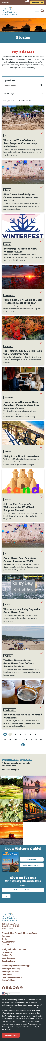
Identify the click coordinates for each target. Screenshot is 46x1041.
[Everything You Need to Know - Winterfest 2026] (23, 226)
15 (41, 739)
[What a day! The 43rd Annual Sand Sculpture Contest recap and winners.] (23, 117)
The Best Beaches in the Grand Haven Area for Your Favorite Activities (18, 663)
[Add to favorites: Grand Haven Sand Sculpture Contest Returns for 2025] (41, 550)
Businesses (9, 397)
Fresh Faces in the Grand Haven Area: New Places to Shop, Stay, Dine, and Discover (21, 405)
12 (25, 739)
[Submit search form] (41, 85)
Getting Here (7, 952)
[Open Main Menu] (37, 11)
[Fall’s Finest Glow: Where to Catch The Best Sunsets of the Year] (23, 277)
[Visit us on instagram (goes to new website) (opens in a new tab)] (7, 988)
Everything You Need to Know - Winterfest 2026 (21, 249)
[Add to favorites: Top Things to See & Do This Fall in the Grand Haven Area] (41, 343)
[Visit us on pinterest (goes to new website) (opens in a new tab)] (17, 988)
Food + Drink (9, 710)
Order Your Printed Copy (31, 865)
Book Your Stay (37, 2)
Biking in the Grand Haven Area (21, 456)
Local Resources (8, 958)
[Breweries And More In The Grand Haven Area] (23, 692)
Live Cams (5, 2)
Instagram (15, 769)
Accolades (6, 936)
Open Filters (9, 80)
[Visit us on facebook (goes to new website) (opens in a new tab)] (3, 988)
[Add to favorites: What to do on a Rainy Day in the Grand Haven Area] (41, 601)
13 (30, 739)
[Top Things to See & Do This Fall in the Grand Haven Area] (23, 328)
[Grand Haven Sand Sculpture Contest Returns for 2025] (23, 535)
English (7, 993)
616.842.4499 (7, 928)
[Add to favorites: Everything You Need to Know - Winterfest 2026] (41, 241)
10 (15, 739)
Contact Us (6, 944)
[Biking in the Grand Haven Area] (23, 433)
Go (6, 896)
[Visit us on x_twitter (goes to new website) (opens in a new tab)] (21, 988)
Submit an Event (8, 960)
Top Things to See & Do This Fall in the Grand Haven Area (22, 352)
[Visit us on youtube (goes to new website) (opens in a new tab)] (14, 988)
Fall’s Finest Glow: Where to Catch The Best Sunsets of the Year (22, 300)
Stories (4, 938)
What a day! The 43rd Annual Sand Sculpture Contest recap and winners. (20, 143)
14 (36, 739)
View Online (35, 859)
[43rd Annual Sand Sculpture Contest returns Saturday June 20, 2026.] (23, 172)
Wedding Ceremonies (10, 971)
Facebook (6, 769)
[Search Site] (42, 11)
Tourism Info (7, 955)
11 (20, 739)
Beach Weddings (8, 980)
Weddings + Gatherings (11, 968)
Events (7, 136)
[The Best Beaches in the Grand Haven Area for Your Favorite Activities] (23, 638)
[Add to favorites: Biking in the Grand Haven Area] (41, 448)
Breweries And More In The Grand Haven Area (22, 715)
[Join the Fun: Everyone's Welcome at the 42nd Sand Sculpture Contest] (23, 481)
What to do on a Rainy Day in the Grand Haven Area (21, 610)
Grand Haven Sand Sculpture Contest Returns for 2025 (19, 559)
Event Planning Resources (12, 977)
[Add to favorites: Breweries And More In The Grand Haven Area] (41, 707)
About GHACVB (8, 941)
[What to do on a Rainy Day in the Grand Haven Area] (23, 586)
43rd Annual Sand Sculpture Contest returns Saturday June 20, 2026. (20, 197)
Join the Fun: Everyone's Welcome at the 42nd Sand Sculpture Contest (18, 507)
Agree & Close (10, 1035)
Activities (8, 346)
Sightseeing (9, 295)
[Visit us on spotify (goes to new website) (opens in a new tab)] (10, 988)
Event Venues (7, 974)
